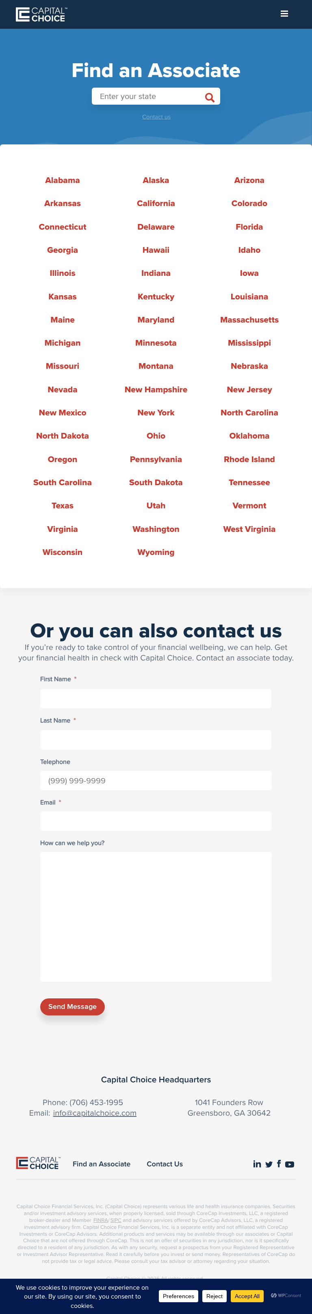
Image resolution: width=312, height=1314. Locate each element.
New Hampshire (156, 389)
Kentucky (156, 296)
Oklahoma (249, 436)
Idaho (249, 250)
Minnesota (156, 343)
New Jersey (249, 389)
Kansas (62, 296)
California (156, 203)
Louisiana (249, 296)
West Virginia (249, 529)
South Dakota (156, 482)
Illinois (62, 273)
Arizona (249, 180)
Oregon (62, 459)
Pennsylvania (156, 459)
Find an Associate (101, 1164)
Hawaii (156, 250)
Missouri (62, 366)
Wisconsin (63, 552)
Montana (156, 366)
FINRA (100, 1220)
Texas (63, 505)
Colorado (249, 203)
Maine (62, 320)
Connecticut (62, 227)
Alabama (62, 180)
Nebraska (249, 366)
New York (156, 412)
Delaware (155, 227)
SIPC (115, 1220)
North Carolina (249, 412)
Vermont (249, 505)
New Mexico (62, 412)
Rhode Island (249, 459)
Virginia (62, 529)
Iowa (249, 273)
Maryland (156, 320)
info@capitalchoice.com (94, 1112)
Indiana (156, 273)
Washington (156, 529)
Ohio (156, 436)
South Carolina (62, 482)
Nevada (63, 389)
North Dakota (62, 436)
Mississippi (249, 343)
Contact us (156, 116)
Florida (249, 227)
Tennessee (249, 482)
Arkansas (62, 203)
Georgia (62, 250)
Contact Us (165, 1164)
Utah (155, 505)
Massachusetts (249, 320)
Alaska (156, 180)
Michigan (63, 343)
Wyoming (155, 552)
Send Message (72, 1006)
